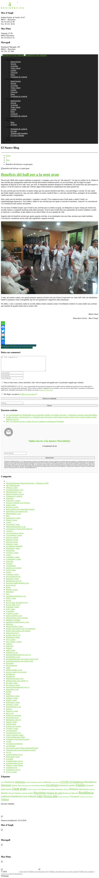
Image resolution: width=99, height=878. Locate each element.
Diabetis (14, 785)
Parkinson (9, 646)
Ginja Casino (11, 570)
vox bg (8, 752)
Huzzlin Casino (12, 590)
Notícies (9, 644)
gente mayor (6, 789)
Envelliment (52, 785)
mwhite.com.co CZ (13, 635)
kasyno (8, 600)
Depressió (6, 785)
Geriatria (9, 563)
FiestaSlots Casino (13, 548)
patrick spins (10, 650)
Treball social (11, 724)
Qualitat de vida (54, 792)
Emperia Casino (12, 544)
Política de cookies (86, 872)
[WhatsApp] (49, 323)
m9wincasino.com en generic (17, 618)
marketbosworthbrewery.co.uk (17, 622)
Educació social (12, 542)
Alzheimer (10, 498)
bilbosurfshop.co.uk (13, 514)
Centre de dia (56, 782)
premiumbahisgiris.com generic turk (19, 661)
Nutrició (11, 793)
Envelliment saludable (14, 546)
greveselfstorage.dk (13, 576)
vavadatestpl (10, 746)
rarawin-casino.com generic (16, 672)
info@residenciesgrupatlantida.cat (14, 810)
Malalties (73, 789)
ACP (2, 782)
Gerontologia (11, 566)
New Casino (10, 639)
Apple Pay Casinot (13, 501)
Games (8, 555)
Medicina (9, 624)
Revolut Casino (12, 683)
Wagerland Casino (13, 757)
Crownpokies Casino (14, 535)
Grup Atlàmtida (42, 789)
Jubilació (66, 789)
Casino (8, 522)
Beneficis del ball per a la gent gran (30, 174)
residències (6, 796)
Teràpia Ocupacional (64, 796)
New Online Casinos (14, 642)
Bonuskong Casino (13, 518)
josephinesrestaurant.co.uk (16, 596)
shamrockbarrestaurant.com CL (18, 687)
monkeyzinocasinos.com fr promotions (20, 629)
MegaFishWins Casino (14, 626)
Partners (9, 648)
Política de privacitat (46, 390)
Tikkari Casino (11, 722)
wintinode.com (11, 767)
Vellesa (5, 799)
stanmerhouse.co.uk (13, 707)
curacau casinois (12, 537)
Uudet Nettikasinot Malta (15, 737)
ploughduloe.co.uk (13, 657)
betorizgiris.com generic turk (17, 511)
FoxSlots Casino (12, 553)
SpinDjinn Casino (12, 696)
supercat (9, 709)
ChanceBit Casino (13, 524)
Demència (77, 781)
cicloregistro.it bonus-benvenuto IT (19, 529)
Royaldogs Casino (13, 685)
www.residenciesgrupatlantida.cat (14, 808)
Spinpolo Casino (12, 705)
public (8, 668)
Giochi (8, 572)
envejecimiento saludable (38, 785)
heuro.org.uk (11, 585)
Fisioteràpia (10, 550)
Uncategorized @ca (13, 733)
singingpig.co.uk (12, 689)
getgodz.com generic (14, 568)
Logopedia (10, 611)
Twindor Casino (12, 728)
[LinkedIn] (49, 339)
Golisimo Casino (12, 574)
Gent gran (9, 561)
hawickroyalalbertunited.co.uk (17, 583)
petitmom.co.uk (12, 652)
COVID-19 (66, 781)
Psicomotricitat (11, 665)
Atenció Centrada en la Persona (18, 503)
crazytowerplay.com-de (15, 533)
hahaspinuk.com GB (13, 581)
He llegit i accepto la (20, 394)
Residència (86, 792)
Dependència (90, 781)
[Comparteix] (49, 342)
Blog (8, 160)
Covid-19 (9, 531)
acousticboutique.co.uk (14, 490)
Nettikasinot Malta (13, 637)
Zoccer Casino (11, 772)
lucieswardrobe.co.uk (14, 616)
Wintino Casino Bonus (14, 765)
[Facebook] (49, 327)
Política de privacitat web (38, 872)
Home (8, 156)
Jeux (7, 594)
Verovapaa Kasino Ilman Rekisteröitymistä (22, 748)
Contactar (4, 832)
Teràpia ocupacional (13, 715)
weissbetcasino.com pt (14, 763)
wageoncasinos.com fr (14, 754)
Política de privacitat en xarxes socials (63, 872)
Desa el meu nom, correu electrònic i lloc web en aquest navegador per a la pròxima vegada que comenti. (44, 382)
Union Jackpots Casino (14, 735)
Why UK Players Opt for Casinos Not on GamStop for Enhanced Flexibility (35, 421)
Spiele (8, 694)
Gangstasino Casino (13, 559)
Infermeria (10, 592)
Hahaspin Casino (12, 579)
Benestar (48, 782)
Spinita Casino (11, 700)
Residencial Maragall (70, 793)
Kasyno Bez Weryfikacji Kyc (17, 603)
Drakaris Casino (12, 540)
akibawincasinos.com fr (15, 494)
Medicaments (84, 789)
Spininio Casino (12, 698)
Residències (10, 676)
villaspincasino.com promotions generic (21, 750)
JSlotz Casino (11, 598)
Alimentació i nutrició (14, 496)
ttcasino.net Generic (13, 726)
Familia (80, 784)
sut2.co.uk (10, 713)
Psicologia (10, 663)
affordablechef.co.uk (13, 492)
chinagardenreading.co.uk (15, 527)
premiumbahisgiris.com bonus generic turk (22, 659)
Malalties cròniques (13, 620)
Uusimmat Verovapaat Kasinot (17, 739)
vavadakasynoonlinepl (14, 744)
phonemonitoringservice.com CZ (18, 655)
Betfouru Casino (12, 507)
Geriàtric (34, 789)
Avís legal (23, 872)
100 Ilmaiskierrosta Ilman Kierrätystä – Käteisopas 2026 (27, 483)
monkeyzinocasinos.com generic (18, 631)
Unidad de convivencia (86, 796)
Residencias (10, 674)
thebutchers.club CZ (13, 720)
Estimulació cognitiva (67, 785)
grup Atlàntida (51, 789)
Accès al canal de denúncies (11, 874)
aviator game (11, 505)
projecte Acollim (27, 793)
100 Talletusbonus (13, 485)
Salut (40, 796)
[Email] (49, 335)
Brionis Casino (11, 520)
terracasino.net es (12, 718)
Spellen (8, 692)
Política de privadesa (28, 394)
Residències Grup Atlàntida (23, 796)
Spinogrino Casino (13, 702)
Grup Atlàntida (13, 872)
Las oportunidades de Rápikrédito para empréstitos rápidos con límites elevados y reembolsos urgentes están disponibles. (51, 415)
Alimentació (9, 782)
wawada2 (9, 759)
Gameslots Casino (13, 557)
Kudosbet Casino (12, 607)
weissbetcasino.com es (14, 761)
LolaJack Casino (12, 613)
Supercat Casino (12, 711)
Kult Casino (10, 609)
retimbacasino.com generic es (17, 681)
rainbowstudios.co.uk (14, 670)
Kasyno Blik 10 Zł (13, 605)
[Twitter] (49, 331)
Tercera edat (50, 796)
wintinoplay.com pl (13, 770)
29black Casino (12, 488)
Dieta (20, 785)
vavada (8, 741)
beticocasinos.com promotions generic (20, 509)
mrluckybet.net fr (12, 633)
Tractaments (74, 796)
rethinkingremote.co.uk (14, 678)
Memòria (4, 793)
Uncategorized (11, 731)
